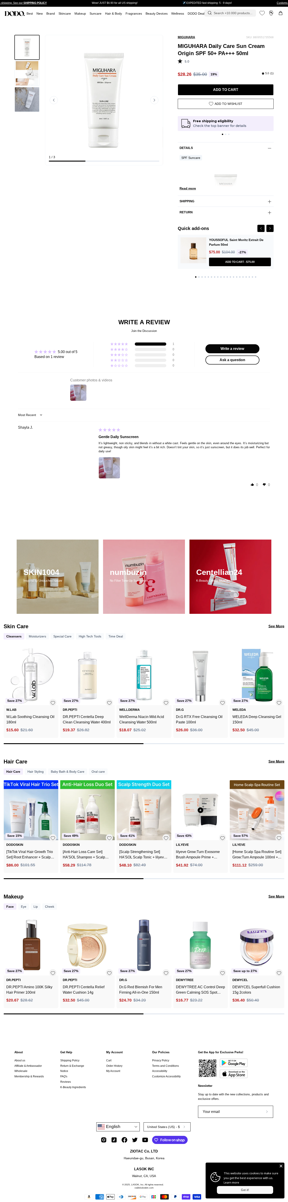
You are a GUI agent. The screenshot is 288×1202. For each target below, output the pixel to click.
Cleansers (14, 636)
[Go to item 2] (225, 134)
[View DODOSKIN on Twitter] (134, 1140)
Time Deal (115, 636)
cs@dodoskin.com (144, 1187)
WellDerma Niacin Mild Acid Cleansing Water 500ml (141, 719)
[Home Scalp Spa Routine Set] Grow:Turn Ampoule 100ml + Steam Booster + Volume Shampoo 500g (256, 855)
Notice (64, 1071)
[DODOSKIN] (14, 13)
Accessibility (159, 1071)
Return (186, 212)
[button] (134, 13)
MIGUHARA (186, 37)
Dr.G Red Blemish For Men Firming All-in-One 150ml (140, 989)
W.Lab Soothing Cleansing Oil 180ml (30, 719)
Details (186, 148)
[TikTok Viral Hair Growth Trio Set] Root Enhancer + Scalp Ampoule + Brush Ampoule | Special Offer (29, 855)
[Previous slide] (54, 100)
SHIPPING (187, 201)
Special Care (62, 636)
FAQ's (63, 1076)
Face (10, 906)
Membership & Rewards (29, 1076)
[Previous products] (8, 685)
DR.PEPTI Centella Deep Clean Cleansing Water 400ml (87, 719)
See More (276, 626)
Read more (188, 188)
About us (19, 1060)
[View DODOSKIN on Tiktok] (114, 1140)
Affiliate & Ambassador (28, 1066)
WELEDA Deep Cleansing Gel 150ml (256, 719)
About (18, 1052)
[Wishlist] (262, 13)
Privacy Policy (160, 1060)
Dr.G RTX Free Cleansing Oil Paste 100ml (199, 719)
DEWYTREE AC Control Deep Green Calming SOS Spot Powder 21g (200, 990)
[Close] (281, 1166)
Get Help (66, 1052)
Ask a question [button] (232, 360)
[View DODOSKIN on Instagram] (103, 1140)
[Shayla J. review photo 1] (109, 468)
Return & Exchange (72, 1066)
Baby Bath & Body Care (67, 771)
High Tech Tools (90, 636)
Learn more (231, 1182)
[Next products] (280, 685)
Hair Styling (35, 771)
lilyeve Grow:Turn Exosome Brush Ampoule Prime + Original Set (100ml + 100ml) (199, 855)
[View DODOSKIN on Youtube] (145, 1140)
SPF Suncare (190, 158)
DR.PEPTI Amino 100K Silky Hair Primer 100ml (29, 989)
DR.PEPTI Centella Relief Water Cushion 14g (83, 989)
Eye (23, 906)
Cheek (49, 906)
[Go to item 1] (222, 134)
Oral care (98, 771)
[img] (268, 74)
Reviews (65, 1081)
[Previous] (261, 228)
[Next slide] (154, 100)
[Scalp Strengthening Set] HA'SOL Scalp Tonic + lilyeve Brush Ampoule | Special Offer (143, 855)
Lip (36, 906)
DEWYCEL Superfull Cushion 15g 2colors (256, 989)
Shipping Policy (69, 1060)
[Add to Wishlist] (52, 703)
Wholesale (20, 1071)
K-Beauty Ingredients (73, 1087)
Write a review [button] (232, 349)
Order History (114, 1066)
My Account (114, 1052)
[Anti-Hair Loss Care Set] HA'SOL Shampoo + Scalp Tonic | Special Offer (84, 855)
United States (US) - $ (163, 1127)
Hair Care (13, 771)
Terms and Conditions (165, 1066)
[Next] (270, 228)
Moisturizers (37, 636)
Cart (108, 1060)
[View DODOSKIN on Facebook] (124, 1140)
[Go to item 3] (229, 134)
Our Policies (160, 1052)
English (112, 1126)
